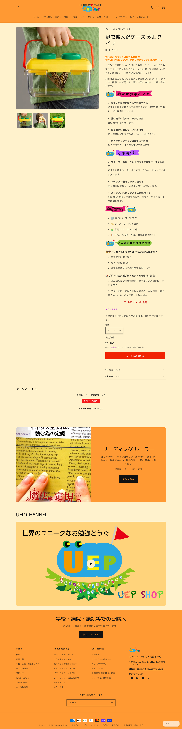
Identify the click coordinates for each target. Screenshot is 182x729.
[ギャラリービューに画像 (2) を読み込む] (40, 120)
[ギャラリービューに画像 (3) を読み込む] (57, 120)
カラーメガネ (59, 682)
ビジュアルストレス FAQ (65, 673)
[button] (19, 8)
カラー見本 (59, 687)
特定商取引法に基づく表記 (103, 673)
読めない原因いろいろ (63, 654)
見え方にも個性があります (65, 663)
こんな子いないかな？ (63, 659)
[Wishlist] (157, 8)
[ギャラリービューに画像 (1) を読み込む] (24, 120)
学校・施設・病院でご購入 (27, 663)
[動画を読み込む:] (91, 564)
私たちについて (23, 677)
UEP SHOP (49, 725)
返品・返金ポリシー (100, 663)
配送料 (113, 347)
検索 (18, 654)
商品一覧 (20, 659)
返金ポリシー (76, 725)
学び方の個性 (22, 682)
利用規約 (95, 654)
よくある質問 (22, 687)
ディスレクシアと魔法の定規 (66, 677)
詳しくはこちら (91, 634)
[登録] (112, 702)
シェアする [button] (112, 309)
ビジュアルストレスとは (64, 668)
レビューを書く (91, 400)
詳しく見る (128, 478)
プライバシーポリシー (101, 659)
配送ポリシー (97, 668)
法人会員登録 (22, 668)
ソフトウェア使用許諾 (101, 677)
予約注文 (20, 673)
